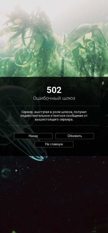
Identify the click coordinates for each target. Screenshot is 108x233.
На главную (54, 144)
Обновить (75, 136)
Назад (33, 136)
